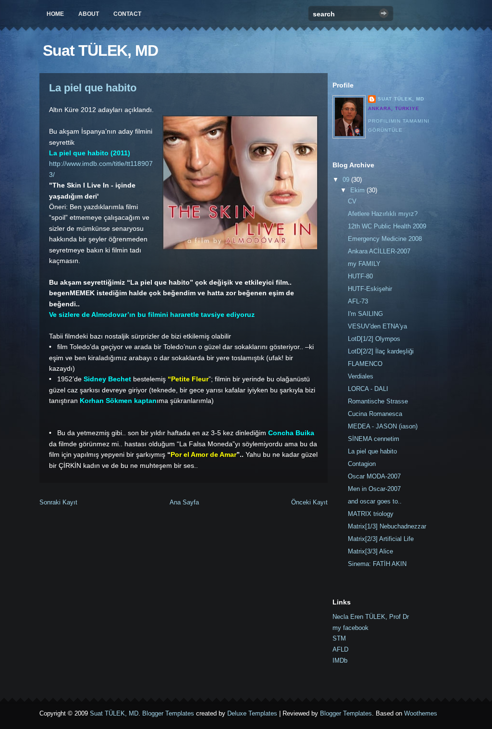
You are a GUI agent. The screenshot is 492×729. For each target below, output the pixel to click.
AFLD (340, 649)
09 (347, 179)
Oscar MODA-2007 (374, 476)
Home (55, 14)
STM (339, 638)
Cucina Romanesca (375, 413)
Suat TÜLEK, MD (100, 50)
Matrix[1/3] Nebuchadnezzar (387, 526)
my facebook (350, 627)
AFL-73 (358, 301)
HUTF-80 (360, 276)
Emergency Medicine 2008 (385, 238)
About (88, 14)
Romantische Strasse (378, 401)
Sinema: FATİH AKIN (377, 563)
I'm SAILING (365, 313)
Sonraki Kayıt (58, 502)
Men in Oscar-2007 (374, 488)
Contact (127, 14)
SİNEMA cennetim (373, 438)
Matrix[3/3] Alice (370, 551)
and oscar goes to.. (375, 501)
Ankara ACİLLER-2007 (379, 251)
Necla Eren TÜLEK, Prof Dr (370, 616)
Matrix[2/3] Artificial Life (381, 538)
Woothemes (420, 713)
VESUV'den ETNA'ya (377, 326)
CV (352, 201)
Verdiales (360, 376)
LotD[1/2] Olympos (374, 338)
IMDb (339, 660)
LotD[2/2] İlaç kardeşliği (381, 351)
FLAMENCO (365, 363)
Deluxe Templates (252, 713)
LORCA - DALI (368, 388)
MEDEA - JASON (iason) (383, 426)
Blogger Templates (168, 713)
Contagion (362, 463)
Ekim (358, 190)
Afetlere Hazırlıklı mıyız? (383, 213)
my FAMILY (364, 263)
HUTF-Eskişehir (370, 288)
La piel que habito (92, 88)
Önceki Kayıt (309, 502)
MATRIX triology (371, 513)
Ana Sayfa (184, 502)
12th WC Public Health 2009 (387, 226)
